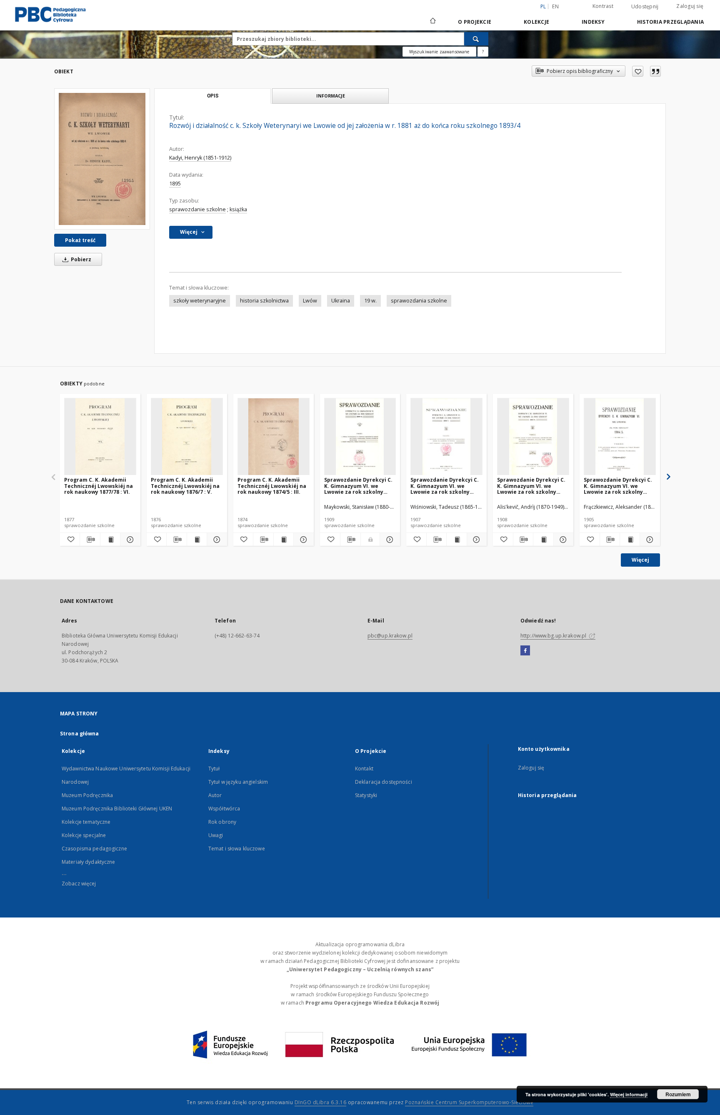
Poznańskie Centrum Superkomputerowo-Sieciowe (469, 1102)
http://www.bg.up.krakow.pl (554, 635)
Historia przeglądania (670, 21)
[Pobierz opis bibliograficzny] (90, 539)
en (555, 6)
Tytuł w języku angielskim (238, 781)
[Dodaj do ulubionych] (637, 71)
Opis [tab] (212, 96)
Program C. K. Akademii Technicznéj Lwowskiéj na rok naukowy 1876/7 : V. (185, 485)
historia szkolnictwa (264, 300)
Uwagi (215, 835)
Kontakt (364, 768)
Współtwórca (224, 808)
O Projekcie (474, 21)
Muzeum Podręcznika (87, 795)
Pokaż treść (80, 240)
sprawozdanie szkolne (197, 209)
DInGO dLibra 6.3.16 (321, 1102)
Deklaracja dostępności (383, 781)
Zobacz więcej (79, 883)
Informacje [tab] (330, 95)
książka (238, 209)
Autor (215, 795)
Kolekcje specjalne (84, 835)
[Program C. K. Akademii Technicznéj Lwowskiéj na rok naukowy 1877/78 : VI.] (100, 436)
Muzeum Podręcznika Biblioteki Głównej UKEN (117, 808)
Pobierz (80, 259)
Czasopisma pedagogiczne (94, 848)
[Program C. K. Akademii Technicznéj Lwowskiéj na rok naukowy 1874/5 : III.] (273, 436)
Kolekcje (536, 21)
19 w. (370, 300)
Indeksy (593, 21)
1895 (175, 183)
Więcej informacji (629, 1094)
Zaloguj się (689, 6)
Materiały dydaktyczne (88, 861)
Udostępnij (645, 6)
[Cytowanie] (655, 71)
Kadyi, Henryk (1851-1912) (200, 157)
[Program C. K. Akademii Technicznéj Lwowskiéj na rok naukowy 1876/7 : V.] (186, 436)
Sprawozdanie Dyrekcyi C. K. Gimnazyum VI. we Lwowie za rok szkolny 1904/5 (618, 485)
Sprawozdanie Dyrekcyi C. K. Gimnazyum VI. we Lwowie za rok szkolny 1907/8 (531, 485)
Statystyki (366, 795)
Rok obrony (222, 821)
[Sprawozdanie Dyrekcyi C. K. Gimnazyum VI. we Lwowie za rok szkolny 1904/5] (619, 436)
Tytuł (214, 768)
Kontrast (602, 6)
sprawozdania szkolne (419, 300)
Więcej (640, 559)
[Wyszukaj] (476, 38)
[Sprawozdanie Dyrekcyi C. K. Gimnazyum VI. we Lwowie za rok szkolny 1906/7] (446, 436)
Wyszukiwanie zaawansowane (439, 52)
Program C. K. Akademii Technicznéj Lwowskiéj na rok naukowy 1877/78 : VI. (98, 485)
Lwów (310, 300)
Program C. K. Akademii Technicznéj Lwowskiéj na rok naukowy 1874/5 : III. (272, 485)
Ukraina (340, 300)
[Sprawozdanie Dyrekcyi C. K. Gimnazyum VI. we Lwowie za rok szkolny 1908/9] (360, 436)
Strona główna (79, 733)
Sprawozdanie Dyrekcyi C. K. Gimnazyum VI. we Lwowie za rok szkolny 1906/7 (444, 485)
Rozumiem (678, 1094)
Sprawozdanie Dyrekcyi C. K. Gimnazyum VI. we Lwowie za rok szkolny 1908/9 (358, 485)
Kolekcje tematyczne (86, 821)
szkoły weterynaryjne (199, 300)
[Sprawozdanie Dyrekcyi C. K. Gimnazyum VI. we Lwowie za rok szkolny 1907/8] (533, 436)
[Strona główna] (432, 21)
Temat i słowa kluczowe (236, 848)
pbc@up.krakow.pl (390, 635)
